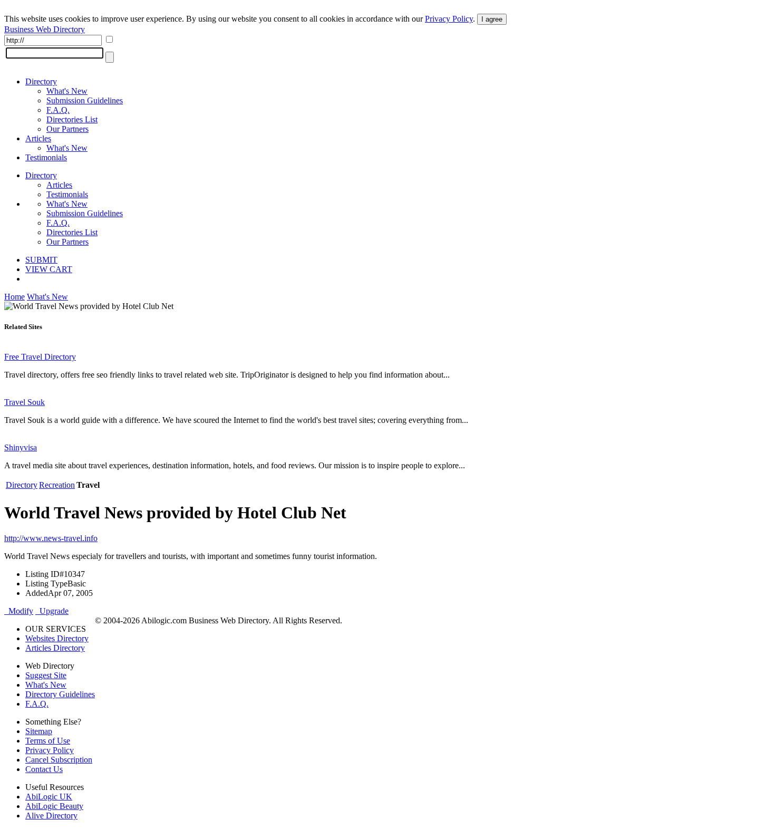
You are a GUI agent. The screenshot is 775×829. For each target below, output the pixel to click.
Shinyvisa (20, 447)
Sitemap (38, 731)
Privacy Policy (449, 18)
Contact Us (44, 769)
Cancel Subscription (58, 759)
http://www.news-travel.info (51, 538)
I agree (491, 19)
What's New (67, 90)
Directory (41, 81)
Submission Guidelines (84, 100)
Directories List (72, 119)
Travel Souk (24, 402)
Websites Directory (57, 638)
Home (14, 296)
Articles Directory (55, 647)
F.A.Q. (58, 109)
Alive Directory (51, 815)
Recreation (57, 484)
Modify (18, 610)
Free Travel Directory (40, 356)
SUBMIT (41, 259)
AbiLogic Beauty (54, 806)
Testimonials (46, 157)
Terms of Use (47, 740)
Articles (38, 138)
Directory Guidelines (60, 694)
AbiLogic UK (48, 796)
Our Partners (67, 128)
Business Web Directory (44, 29)
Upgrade (52, 610)
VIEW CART (48, 269)
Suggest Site (45, 675)
